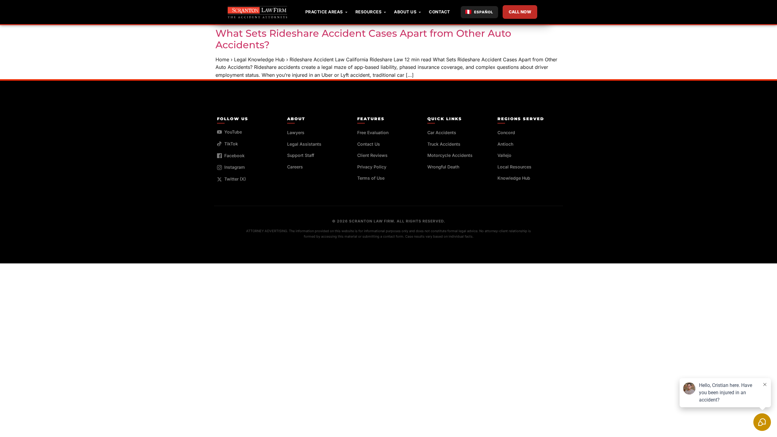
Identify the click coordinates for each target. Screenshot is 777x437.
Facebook (234, 155)
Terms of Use (371, 178)
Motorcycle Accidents (450, 155)
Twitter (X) (235, 178)
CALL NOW (520, 11)
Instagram (234, 167)
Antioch (505, 144)
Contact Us (368, 144)
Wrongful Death (443, 166)
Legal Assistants (304, 144)
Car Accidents (441, 132)
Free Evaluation (372, 132)
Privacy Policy (371, 166)
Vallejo (504, 155)
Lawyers (295, 132)
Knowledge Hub (513, 178)
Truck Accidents (443, 144)
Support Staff (300, 155)
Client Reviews (372, 155)
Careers (295, 166)
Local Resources (514, 166)
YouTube (233, 131)
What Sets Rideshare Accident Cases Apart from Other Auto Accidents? (363, 39)
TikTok (231, 143)
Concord (506, 132)
